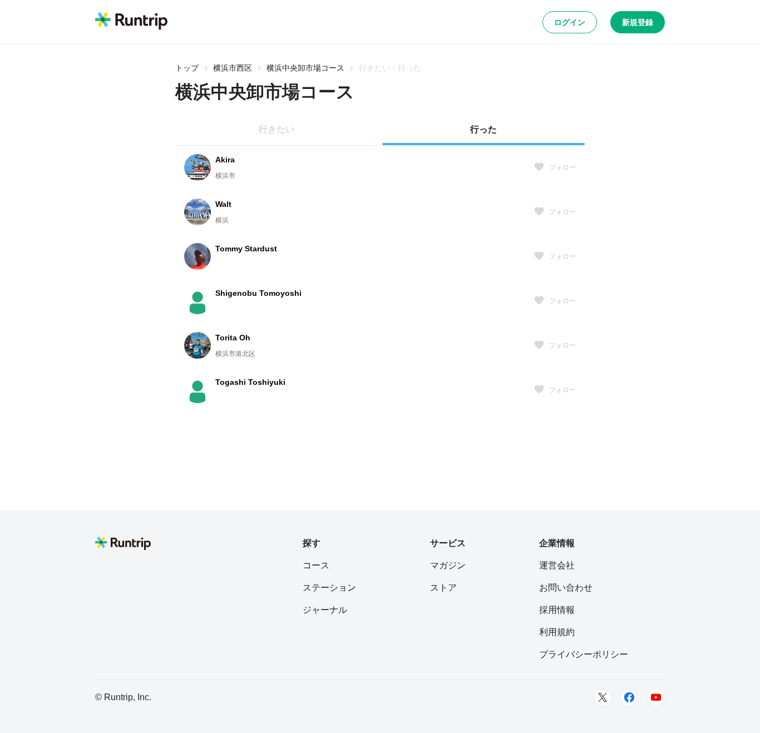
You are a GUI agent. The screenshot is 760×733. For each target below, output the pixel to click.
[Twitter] (602, 697)
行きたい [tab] (276, 129)
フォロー (562, 167)
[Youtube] (656, 697)
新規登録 (637, 22)
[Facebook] (629, 697)
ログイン (569, 22)
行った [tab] (483, 129)
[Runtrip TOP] (131, 21)
